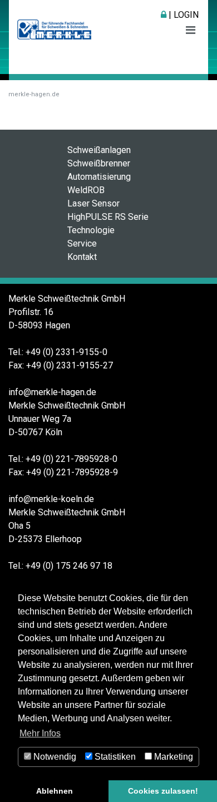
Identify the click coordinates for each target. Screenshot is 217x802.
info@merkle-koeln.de (51, 499)
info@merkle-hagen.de (52, 392)
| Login (182, 14)
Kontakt (82, 257)
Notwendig (53, 756)
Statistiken (114, 756)
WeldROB (86, 190)
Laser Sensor (93, 203)
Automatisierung (99, 176)
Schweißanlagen (99, 150)
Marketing (172, 756)
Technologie (91, 230)
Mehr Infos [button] (40, 733)
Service (82, 243)
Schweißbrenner (98, 163)
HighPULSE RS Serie (108, 216)
